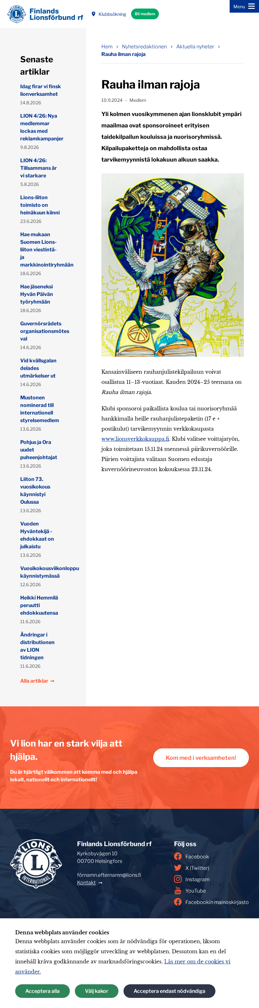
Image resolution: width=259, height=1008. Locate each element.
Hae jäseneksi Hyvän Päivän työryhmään (36, 294)
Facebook (197, 857)
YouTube (195, 891)
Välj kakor (96, 991)
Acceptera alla (42, 991)
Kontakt (86, 883)
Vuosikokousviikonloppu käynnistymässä (40, 572)
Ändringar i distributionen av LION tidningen (37, 646)
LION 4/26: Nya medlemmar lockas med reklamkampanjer (40, 127)
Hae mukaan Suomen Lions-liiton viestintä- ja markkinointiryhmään (40, 249)
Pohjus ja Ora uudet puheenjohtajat (38, 449)
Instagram (197, 879)
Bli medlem (145, 13)
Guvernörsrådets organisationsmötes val (40, 331)
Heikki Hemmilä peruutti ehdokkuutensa (39, 605)
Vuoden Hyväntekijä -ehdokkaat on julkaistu (37, 535)
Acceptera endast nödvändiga (169, 991)
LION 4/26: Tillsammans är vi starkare (38, 168)
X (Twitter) (197, 868)
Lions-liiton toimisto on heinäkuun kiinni (40, 205)
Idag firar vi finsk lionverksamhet (40, 90)
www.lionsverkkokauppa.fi (135, 439)
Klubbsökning (112, 14)
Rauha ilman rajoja (123, 54)
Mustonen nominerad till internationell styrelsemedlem (39, 409)
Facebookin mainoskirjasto (217, 902)
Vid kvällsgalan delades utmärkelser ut (38, 368)
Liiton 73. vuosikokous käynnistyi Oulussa (35, 490)
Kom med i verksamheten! (201, 757)
